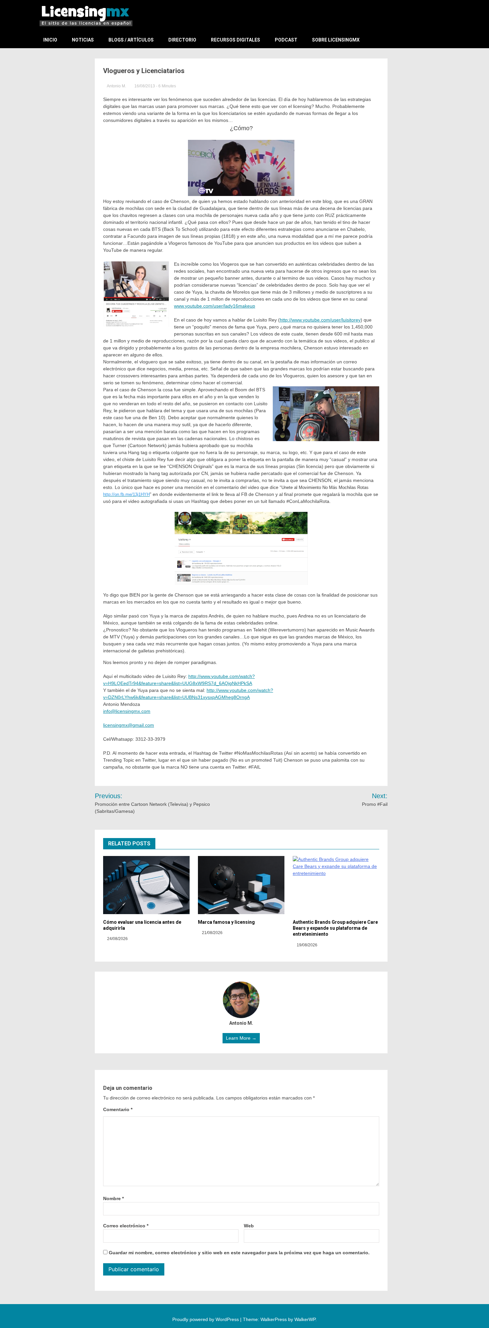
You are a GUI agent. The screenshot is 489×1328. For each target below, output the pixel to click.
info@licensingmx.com (126, 711)
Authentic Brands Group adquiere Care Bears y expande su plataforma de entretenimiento (335, 928)
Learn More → (241, 1038)
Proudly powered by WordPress (206, 1319)
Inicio (50, 40)
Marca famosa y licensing (226, 922)
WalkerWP (304, 1319)
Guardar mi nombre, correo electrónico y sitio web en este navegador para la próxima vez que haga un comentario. (239, 1252)
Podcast (286, 40)
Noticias (83, 40)
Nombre (113, 1198)
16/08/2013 (144, 86)
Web (249, 1225)
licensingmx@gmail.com (128, 725)
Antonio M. (116, 86)
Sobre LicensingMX (336, 40)
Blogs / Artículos (131, 40)
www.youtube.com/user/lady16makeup (214, 306)
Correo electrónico (125, 1225)
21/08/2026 (212, 932)
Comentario (117, 1109)
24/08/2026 (117, 938)
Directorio (182, 40)
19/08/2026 (306, 945)
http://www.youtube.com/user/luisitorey (320, 320)
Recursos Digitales (235, 40)
